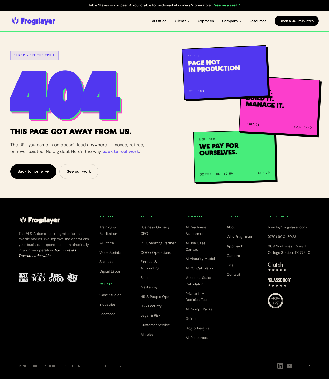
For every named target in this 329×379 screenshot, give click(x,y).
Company (230, 20)
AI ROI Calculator (199, 268)
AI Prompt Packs (199, 309)
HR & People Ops (155, 296)
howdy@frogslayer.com (287, 227)
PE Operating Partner (158, 243)
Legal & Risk (150, 315)
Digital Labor (109, 271)
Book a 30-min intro (297, 20)
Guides (191, 318)
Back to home (30, 171)
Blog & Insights (198, 328)
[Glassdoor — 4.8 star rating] (279, 282)
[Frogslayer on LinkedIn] (280, 366)
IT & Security (151, 306)
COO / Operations (156, 252)
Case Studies (110, 295)
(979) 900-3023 (282, 236)
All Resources (197, 337)
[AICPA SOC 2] (275, 300)
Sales (145, 277)
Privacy (303, 366)
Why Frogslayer (239, 236)
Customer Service (155, 325)
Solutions (106, 261)
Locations (107, 314)
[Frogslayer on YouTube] (289, 366)
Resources (257, 20)
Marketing (149, 287)
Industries (107, 304)
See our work (79, 171)
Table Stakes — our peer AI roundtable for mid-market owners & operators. (164, 5)
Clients (181, 20)
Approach (205, 20)
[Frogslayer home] (33, 21)
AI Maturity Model (200, 258)
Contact (233, 274)
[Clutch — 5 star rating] (277, 266)
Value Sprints (110, 252)
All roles (147, 334)
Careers (233, 255)
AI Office (159, 20)
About (232, 227)
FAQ (230, 265)
